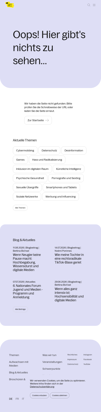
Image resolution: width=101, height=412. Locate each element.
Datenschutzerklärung (42, 386)
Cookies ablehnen (59, 395)
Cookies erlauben (39, 395)
